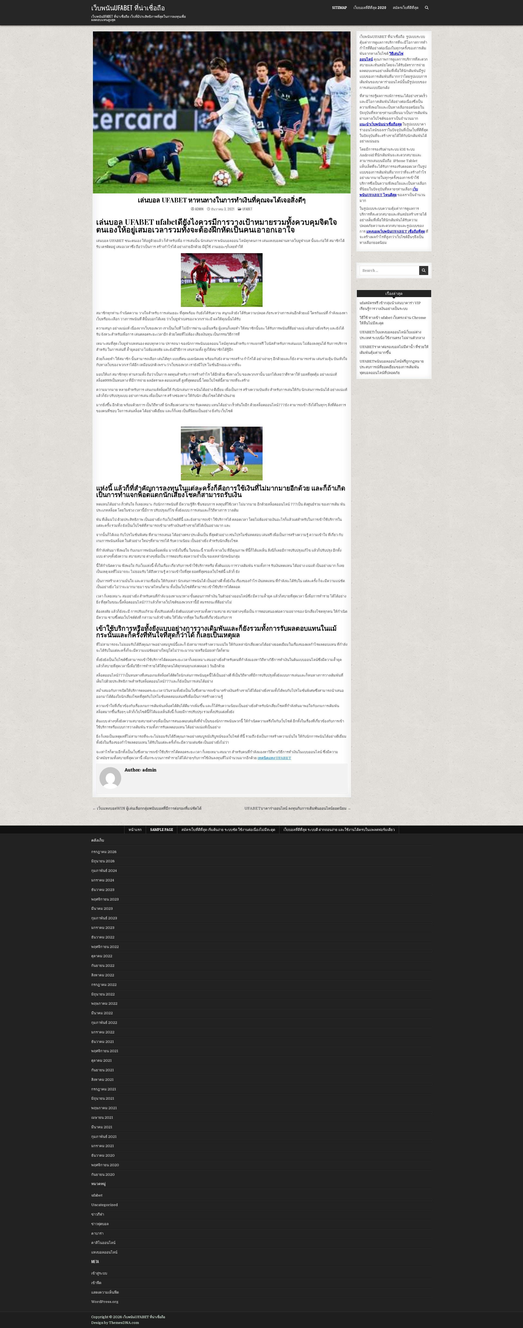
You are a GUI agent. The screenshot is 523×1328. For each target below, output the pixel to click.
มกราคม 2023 (102, 928)
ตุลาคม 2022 (101, 956)
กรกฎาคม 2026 (104, 852)
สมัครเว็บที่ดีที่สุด (405, 7)
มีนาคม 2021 (101, 1127)
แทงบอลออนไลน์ (104, 1252)
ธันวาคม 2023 (102, 890)
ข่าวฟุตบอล (100, 1224)
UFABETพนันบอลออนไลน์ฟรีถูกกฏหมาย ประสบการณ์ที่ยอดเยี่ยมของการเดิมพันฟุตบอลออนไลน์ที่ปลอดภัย (392, 367)
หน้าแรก (135, 829)
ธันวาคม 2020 (103, 1155)
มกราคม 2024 (102, 880)
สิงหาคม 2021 (102, 1080)
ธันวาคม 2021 (102, 1042)
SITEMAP (339, 7)
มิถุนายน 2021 (102, 1098)
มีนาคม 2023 (102, 909)
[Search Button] (427, 8)
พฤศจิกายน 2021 (104, 1051)
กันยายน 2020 (103, 1175)
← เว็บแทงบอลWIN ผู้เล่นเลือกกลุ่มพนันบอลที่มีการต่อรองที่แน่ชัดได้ (147, 808)
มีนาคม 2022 (102, 1013)
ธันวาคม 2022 (102, 937)
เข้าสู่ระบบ (99, 1273)
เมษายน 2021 (102, 1117)
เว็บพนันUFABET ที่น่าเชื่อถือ (128, 7)
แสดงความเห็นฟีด (105, 1292)
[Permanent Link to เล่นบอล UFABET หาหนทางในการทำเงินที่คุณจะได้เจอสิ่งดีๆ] (222, 112)
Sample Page (161, 829)
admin (199, 209)
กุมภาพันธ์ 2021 (104, 1137)
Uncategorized (104, 1205)
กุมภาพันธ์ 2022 (104, 1023)
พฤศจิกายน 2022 (105, 947)
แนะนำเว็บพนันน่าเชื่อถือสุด (381, 124)
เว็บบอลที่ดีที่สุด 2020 (370, 7)
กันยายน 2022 (102, 966)
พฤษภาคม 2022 (104, 1003)
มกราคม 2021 (102, 1146)
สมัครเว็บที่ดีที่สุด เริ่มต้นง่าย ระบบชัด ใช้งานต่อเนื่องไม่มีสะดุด (228, 829)
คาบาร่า (97, 1233)
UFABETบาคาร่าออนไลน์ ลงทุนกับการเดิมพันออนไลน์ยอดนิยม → (298, 808)
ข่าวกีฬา (97, 1214)
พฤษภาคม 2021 (104, 1108)
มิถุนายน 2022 (103, 994)
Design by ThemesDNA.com (115, 1323)
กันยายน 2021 (102, 1070)
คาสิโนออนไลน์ (103, 1243)
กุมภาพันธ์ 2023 (104, 918)
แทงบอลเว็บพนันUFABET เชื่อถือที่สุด (395, 231)
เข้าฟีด (96, 1283)
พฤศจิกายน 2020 (105, 1165)
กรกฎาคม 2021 (103, 1089)
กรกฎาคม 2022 (104, 985)
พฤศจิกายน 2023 (105, 899)
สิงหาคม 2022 (102, 975)
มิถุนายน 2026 (103, 861)
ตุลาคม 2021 (101, 1060)
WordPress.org (104, 1302)
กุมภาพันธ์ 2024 (104, 871)
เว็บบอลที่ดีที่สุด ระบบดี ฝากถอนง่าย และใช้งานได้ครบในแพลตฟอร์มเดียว (339, 829)
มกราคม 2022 (102, 1032)
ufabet (247, 209)
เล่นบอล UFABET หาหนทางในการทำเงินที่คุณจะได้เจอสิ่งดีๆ (222, 199)
